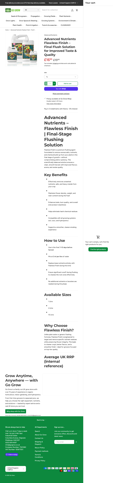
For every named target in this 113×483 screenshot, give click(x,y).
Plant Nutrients (64, 16)
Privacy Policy (40, 461)
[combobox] (45, 10)
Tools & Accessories (49, 25)
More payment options (61, 94)
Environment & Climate (67, 21)
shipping (55, 63)
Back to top (41, 420)
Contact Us (39, 438)
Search (37, 431)
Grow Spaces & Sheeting (28, 21)
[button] (77, 10)
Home (7, 30)
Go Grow (12, 475)
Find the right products (98, 249)
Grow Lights (10, 21)
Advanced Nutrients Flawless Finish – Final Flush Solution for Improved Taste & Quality (23, 30)
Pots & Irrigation (32, 25)
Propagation (35, 16)
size (45, 72)
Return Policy (40, 448)
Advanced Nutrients (50, 35)
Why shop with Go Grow (16, 411)
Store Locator (53, 3)
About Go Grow (40, 435)
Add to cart (67, 83)
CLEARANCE (65, 25)
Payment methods (41, 451)
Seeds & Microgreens (19, 16)
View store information (53, 104)
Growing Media (49, 16)
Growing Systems (47, 21)
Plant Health (17, 25)
